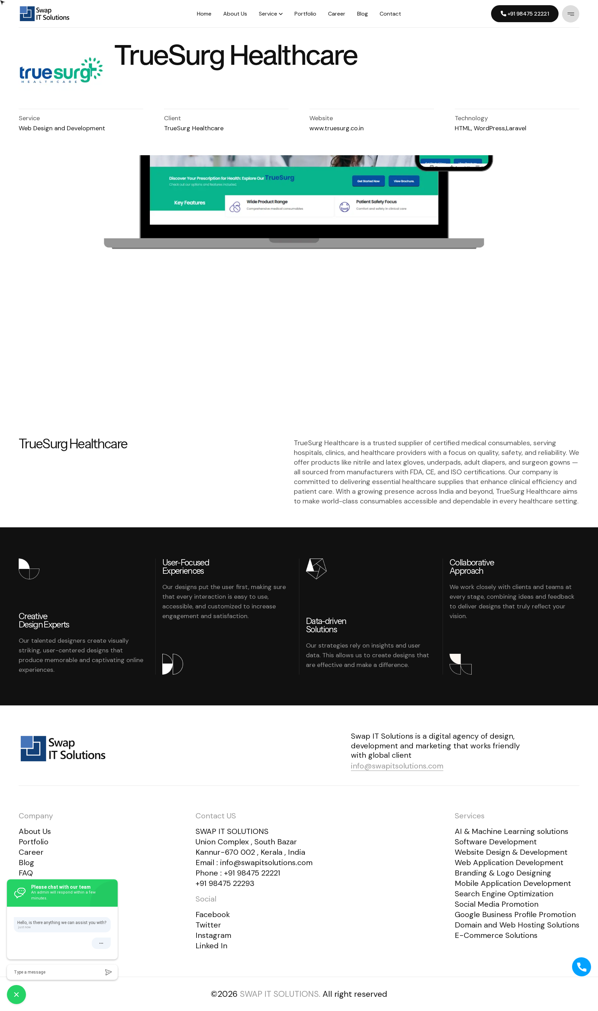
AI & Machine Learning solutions (511, 831)
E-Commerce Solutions (496, 935)
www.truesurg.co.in (336, 128)
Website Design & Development (511, 852)
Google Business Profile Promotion (515, 914)
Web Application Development (509, 863)
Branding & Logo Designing (503, 873)
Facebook (213, 914)
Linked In (211, 946)
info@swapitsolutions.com (397, 766)
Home (204, 13)
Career (336, 13)
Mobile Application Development (513, 883)
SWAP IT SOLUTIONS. (280, 993)
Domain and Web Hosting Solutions (517, 925)
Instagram (213, 935)
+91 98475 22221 (252, 873)
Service (268, 13)
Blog (362, 13)
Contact (390, 13)
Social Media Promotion (496, 904)
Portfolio (305, 13)
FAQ (26, 873)
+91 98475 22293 (225, 883)
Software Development (496, 842)
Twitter (208, 925)
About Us (235, 13)
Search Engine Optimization (504, 894)
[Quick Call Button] (581, 966)
